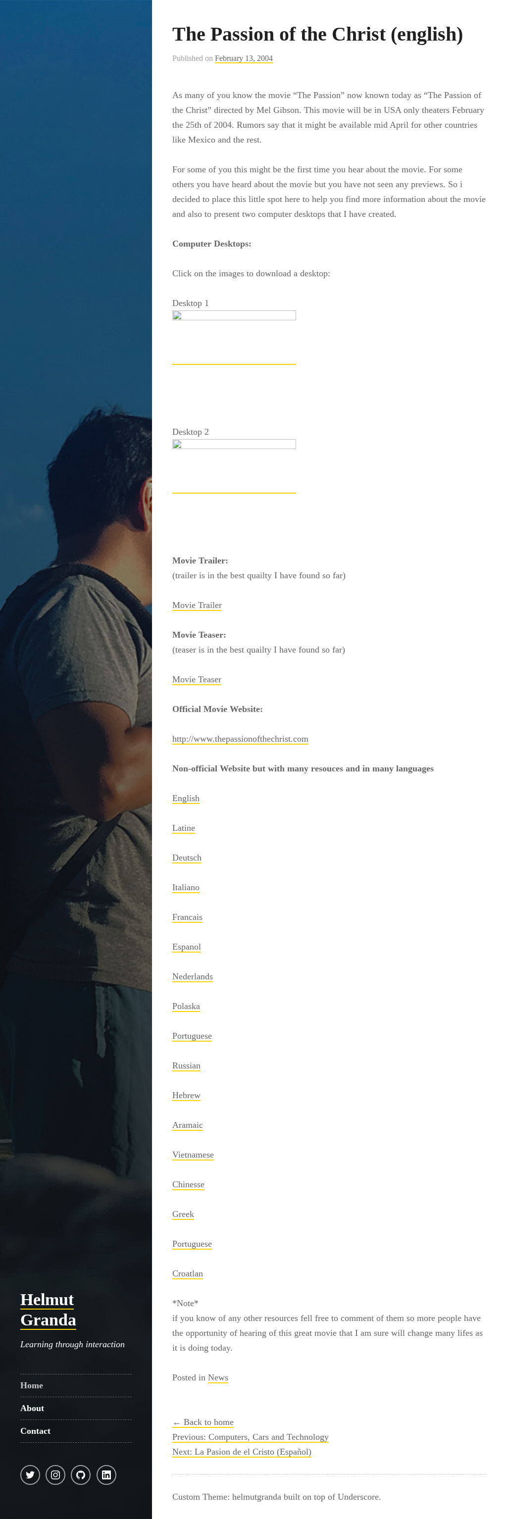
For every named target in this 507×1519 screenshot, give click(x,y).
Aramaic (187, 1125)
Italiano (186, 887)
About (32, 1408)
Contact (35, 1431)
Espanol (186, 947)
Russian (186, 1065)
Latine (183, 828)
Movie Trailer (197, 605)
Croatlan (187, 1273)
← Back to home (203, 1422)
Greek (183, 1214)
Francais (187, 917)
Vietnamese (193, 1155)
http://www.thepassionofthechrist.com (240, 739)
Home (31, 1385)
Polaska (186, 1006)
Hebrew (186, 1095)
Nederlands (192, 976)
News (218, 1377)
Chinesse (188, 1184)
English (186, 798)
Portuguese (192, 1036)
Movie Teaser (196, 679)
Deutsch (187, 857)
